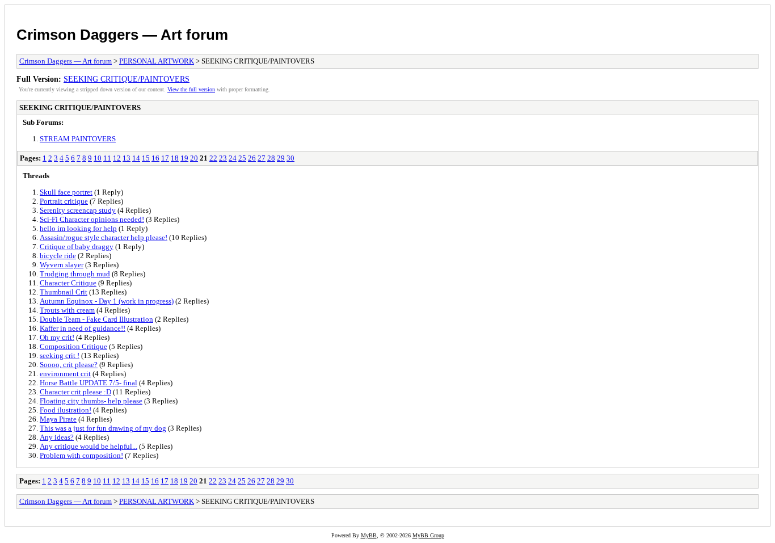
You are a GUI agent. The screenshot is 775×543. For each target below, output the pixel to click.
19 (184, 158)
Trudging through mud (75, 274)
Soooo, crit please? (69, 364)
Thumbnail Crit (63, 292)
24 (233, 158)
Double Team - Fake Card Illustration (96, 319)
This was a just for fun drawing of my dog (103, 428)
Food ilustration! (65, 410)
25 (242, 158)
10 (98, 158)
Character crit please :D (75, 392)
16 (155, 158)
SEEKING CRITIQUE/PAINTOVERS (126, 78)
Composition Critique (73, 346)
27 (262, 158)
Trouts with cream (67, 310)
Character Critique (68, 283)
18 (175, 158)
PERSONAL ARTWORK (156, 61)
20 (194, 158)
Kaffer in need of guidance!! (82, 328)
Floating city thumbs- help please (91, 401)
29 (281, 158)
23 (223, 158)
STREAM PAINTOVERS (78, 138)
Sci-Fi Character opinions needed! (92, 219)
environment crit (65, 373)
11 (107, 158)
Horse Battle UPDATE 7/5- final (88, 382)
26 (252, 158)
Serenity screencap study (78, 210)
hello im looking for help (78, 228)
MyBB (369, 535)
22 (213, 158)
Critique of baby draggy (76, 246)
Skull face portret (66, 192)
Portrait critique (64, 201)
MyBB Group (428, 535)
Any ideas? (57, 437)
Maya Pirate (58, 419)
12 (117, 158)
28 (271, 158)
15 (146, 158)
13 (126, 158)
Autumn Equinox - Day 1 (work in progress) (107, 301)
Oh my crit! (57, 337)
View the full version (191, 89)
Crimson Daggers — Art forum (122, 34)
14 (136, 158)
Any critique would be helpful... (88, 446)
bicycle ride (58, 255)
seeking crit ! (59, 355)
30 (290, 158)
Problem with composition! (81, 455)
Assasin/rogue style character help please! (103, 237)
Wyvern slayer (61, 264)
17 (165, 158)
